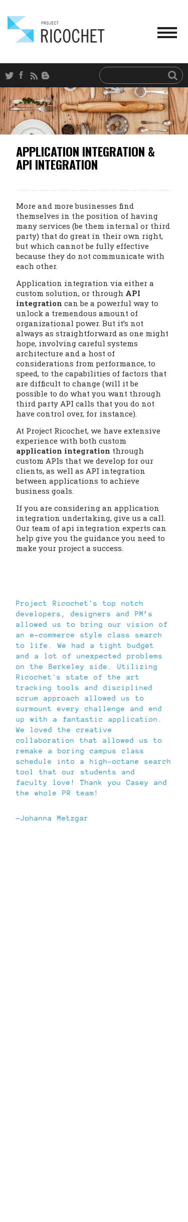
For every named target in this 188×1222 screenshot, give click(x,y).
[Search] (173, 74)
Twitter (11, 75)
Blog (47, 75)
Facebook (23, 75)
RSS (35, 75)
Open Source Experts (56, 29)
